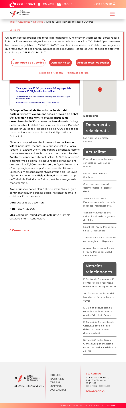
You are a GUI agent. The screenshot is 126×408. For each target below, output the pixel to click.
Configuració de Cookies (28, 62)
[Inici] (21, 13)
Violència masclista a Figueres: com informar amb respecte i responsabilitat (99, 202)
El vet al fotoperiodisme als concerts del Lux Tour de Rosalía (98, 163)
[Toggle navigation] (112, 13)
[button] (100, 90)
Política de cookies (77, 72)
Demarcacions (95, 391)
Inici (12, 21)
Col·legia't (26, 4)
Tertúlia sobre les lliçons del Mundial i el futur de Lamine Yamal (98, 297)
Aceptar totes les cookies (93, 62)
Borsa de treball (57, 380)
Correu (67, 4)
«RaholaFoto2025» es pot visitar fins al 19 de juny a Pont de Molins (99, 216)
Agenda (56, 386)
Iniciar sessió (102, 4)
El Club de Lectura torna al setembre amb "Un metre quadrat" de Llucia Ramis (97, 311)
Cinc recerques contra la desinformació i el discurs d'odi (97, 188)
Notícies (38, 21)
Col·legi (55, 375)
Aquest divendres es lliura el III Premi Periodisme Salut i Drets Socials (98, 252)
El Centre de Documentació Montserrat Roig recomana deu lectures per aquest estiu (99, 283)
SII (103, 405)
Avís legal (111, 405)
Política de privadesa (50, 72)
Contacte (48, 4)
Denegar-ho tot (60, 62)
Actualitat (24, 21)
